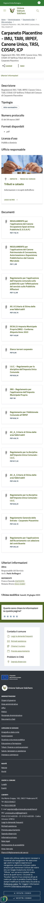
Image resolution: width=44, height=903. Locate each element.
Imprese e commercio (9, 754)
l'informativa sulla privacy (21, 886)
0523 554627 (9, 801)
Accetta (24, 898)
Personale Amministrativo (11, 715)
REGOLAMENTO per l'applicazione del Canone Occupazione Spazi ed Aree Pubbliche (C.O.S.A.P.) (22, 225)
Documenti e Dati (29, 19)
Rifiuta (24, 893)
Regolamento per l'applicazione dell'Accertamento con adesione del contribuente (24, 540)
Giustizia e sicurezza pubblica (13, 739)
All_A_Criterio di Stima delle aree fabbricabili (23, 433)
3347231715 (19, 581)
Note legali (5, 841)
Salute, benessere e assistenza (13, 750)
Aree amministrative (9, 704)
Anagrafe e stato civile (10, 732)
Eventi (4, 788)
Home (3, 19)
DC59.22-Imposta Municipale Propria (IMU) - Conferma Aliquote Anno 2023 (23, 329)
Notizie (4, 767)
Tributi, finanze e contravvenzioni (14, 747)
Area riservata (7, 848)
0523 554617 (20, 584)
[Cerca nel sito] (37, 11)
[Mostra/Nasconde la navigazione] (4, 10)
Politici (4, 711)
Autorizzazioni (7, 735)
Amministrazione (14, 19)
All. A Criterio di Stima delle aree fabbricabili (22, 308)
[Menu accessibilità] (3, 899)
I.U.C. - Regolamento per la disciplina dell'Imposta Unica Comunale (23, 369)
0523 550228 (9, 805)
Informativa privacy (9, 837)
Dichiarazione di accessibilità (12, 844)
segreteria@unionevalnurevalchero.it (22, 809)
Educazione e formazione (11, 743)
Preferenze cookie (11, 884)
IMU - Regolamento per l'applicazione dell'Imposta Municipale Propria (22, 392)
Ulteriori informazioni (9, 75)
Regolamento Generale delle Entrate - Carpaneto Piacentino (24, 519)
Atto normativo (6, 22)
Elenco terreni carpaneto (21, 349)
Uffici (3, 707)
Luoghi (4, 784)
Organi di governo (8, 700)
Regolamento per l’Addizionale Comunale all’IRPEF (24, 413)
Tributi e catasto (14, 184)
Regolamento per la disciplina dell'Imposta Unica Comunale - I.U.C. (24, 454)
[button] (13, 3)
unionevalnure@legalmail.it (16, 812)
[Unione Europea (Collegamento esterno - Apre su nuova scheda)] (22, 678)
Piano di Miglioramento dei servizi (14, 852)
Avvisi (3, 771)
